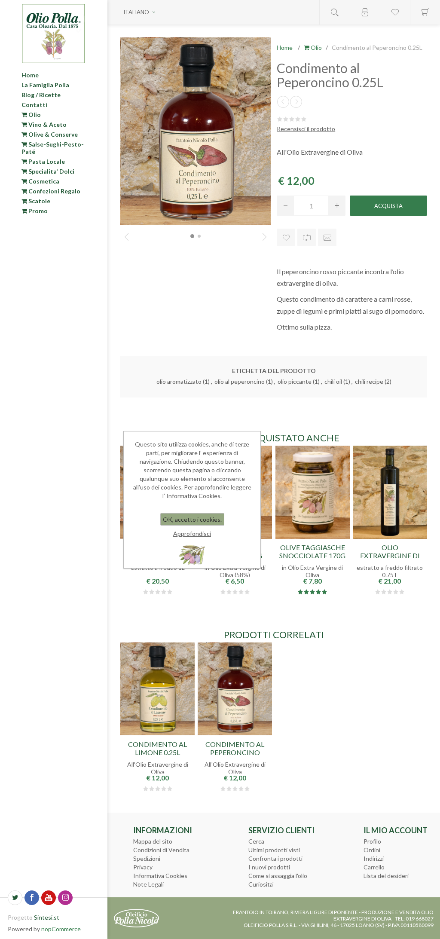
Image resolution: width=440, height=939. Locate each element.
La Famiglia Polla (45, 85)
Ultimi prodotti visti (274, 849)
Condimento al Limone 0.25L (157, 748)
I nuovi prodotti (269, 867)
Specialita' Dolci (50, 171)
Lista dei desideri (386, 875)
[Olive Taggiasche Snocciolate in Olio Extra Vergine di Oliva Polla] (312, 492)
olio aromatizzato (179, 381)
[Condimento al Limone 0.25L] (296, 102)
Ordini (372, 849)
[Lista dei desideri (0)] (395, 12)
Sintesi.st (46, 917)
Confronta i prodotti (275, 858)
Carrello (374, 867)
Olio (34, 114)
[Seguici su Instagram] (65, 897)
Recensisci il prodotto (306, 128)
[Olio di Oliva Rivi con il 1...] (283, 102)
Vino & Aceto (47, 124)
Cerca (256, 841)
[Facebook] (31, 897)
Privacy (143, 867)
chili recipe (369, 381)
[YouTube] (48, 897)
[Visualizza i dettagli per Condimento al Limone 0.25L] (157, 689)
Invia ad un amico (327, 237)
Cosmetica (43, 181)
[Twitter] (15, 897)
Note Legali (148, 884)
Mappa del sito (152, 841)
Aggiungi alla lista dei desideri (286, 237)
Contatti (34, 104)
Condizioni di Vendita (161, 849)
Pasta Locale (46, 161)
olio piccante (295, 381)
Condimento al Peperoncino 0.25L (234, 752)
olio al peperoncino (239, 381)
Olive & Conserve (52, 134)
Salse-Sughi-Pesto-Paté (52, 148)
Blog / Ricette (41, 94)
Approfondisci (192, 533)
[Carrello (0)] (425, 12)
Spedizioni (146, 858)
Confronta (306, 237)
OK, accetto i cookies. (192, 519)
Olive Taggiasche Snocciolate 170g (312, 551)
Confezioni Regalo (53, 191)
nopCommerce (61, 929)
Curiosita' (261, 884)
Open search (335, 12)
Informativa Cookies (160, 875)
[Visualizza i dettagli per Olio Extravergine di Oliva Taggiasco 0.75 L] (390, 492)
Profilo (372, 841)
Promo (37, 210)
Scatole (38, 201)
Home (30, 75)
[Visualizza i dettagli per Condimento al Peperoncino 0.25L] (235, 689)
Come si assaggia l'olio (277, 875)
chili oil (333, 381)
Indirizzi (374, 858)
